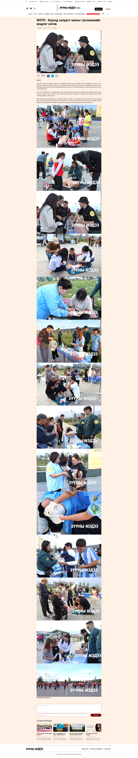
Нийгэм (40, 14)
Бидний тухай (85, 748)
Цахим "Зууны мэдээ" (93, 14)
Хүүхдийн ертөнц (48, 14)
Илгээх (96, 715)
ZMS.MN (39, 28)
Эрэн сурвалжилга (68, 14)
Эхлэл (30, 14)
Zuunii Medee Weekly (80, 14)
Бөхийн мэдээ (58, 14)
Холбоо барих (107, 748)
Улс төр (35, 14)
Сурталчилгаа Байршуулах (96, 748)
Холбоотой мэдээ (45, 721)
